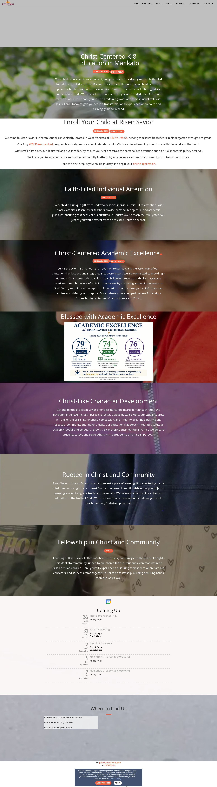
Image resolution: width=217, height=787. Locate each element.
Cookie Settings (122, 786)
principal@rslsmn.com (110, 762)
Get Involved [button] (194, 4)
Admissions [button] (146, 4)
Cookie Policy (115, 779)
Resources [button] (180, 4)
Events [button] (168, 4)
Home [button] (136, 4)
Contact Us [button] (209, 4)
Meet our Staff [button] (108, 197)
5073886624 (109, 765)
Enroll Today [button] (117, 72)
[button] (101, 71)
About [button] (158, 4)
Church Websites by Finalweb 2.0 (101, 786)
